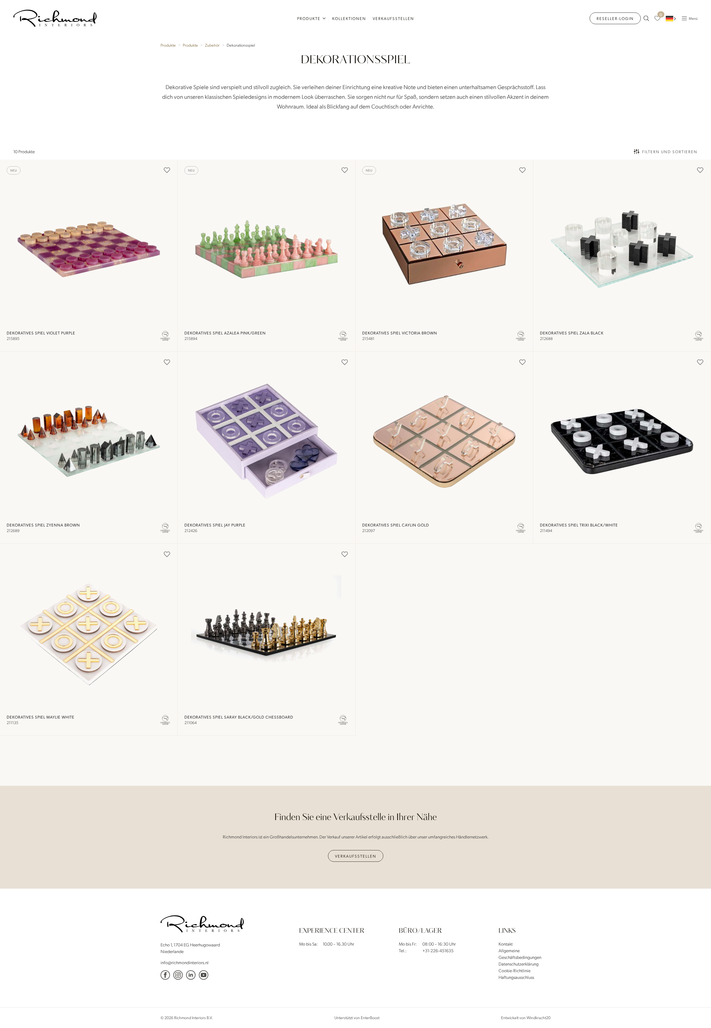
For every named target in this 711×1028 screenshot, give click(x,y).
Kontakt (506, 944)
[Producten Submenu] (325, 18)
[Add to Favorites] (167, 170)
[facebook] (165, 975)
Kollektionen (349, 18)
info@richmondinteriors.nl (185, 962)
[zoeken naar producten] (646, 18)
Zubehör (212, 44)
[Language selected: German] (671, 18)
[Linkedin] (191, 975)
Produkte (309, 18)
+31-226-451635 (438, 950)
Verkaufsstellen (393, 18)
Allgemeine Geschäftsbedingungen (520, 954)
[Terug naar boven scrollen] (698, 1015)
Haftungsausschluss (516, 977)
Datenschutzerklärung (519, 964)
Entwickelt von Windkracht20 (525, 1017)
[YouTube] (203, 975)
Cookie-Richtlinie (514, 970)
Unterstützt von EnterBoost (356, 1017)
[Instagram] (178, 975)
